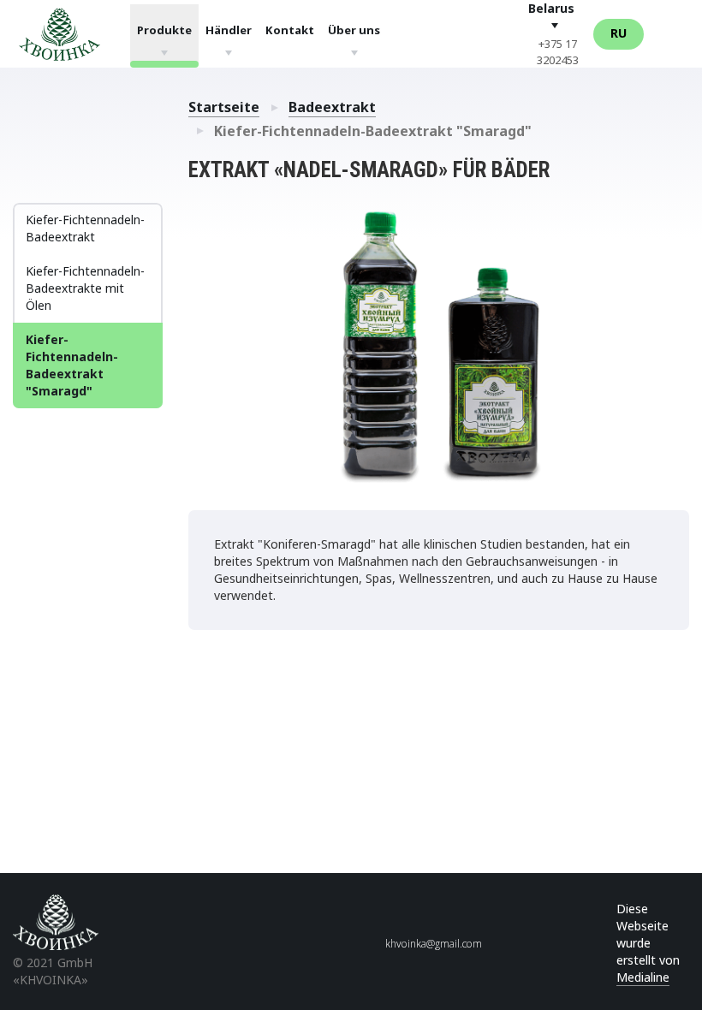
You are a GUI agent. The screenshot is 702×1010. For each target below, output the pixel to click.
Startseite (223, 107)
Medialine (642, 977)
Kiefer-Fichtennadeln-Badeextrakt (85, 228)
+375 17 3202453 (558, 52)
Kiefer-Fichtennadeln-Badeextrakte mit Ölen (85, 288)
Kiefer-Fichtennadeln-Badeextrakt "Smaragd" (72, 365)
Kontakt (289, 29)
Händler (228, 29)
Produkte (164, 29)
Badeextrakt (332, 107)
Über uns (354, 29)
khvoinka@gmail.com (433, 943)
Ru (618, 33)
